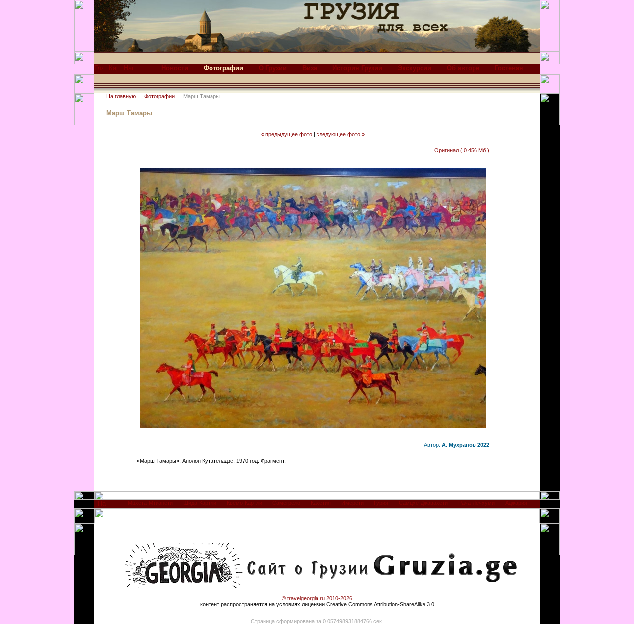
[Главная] (98, 70)
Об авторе (463, 68)
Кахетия (321, 503)
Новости (174, 68)
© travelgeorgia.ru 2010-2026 (317, 598)
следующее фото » (341, 134)
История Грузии (357, 68)
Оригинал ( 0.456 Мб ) (461, 150)
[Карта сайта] (113, 70)
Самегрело (286, 503)
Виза (309, 68)
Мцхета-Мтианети (150, 503)
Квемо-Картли (244, 503)
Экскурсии (414, 68)
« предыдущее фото (286, 134)
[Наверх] (102, 506)
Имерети (352, 503)
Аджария (516, 503)
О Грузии (273, 68)
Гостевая (509, 68)
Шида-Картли (199, 503)
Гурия (381, 503)
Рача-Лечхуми (476, 503)
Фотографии (159, 96)
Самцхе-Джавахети (423, 503)
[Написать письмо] (128, 70)
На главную (121, 96)
